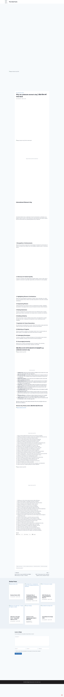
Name (16, 648)
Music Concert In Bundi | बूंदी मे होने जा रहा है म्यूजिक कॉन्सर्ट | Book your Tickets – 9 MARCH (23, 574)
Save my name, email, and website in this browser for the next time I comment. (28, 651)
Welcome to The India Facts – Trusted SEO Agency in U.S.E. (15, 618)
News (23, 92)
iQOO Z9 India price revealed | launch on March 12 (46, 596)
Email (28, 648)
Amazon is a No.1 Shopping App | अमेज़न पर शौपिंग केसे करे (31, 618)
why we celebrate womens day (28, 566)
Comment (17, 636)
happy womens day (19, 566)
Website (40, 648)
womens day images (44, 566)
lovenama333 (19, 98)
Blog (17, 92)
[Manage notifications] (62, 695)
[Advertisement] (32, 17)
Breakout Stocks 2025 (15, 595)
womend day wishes (37, 566)
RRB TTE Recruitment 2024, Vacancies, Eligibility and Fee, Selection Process (42, 574)
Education (19, 92)
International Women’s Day (24, 202)
